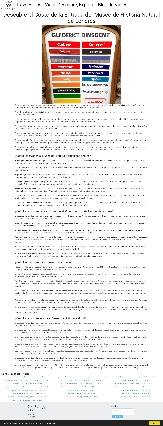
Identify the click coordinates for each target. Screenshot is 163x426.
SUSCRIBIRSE (117, 416)
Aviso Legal (31, 417)
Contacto (31, 414)
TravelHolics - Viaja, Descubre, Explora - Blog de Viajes (71, 4)
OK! (154, 423)
